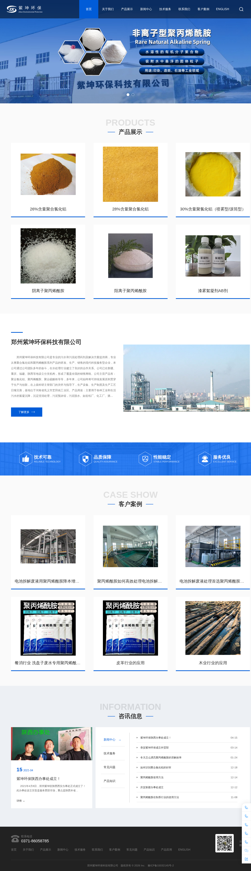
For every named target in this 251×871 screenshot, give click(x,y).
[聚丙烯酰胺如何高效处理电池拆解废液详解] (130, 546)
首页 (89, 9)
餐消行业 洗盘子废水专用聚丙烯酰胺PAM (48, 663)
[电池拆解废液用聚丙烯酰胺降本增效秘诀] (48, 546)
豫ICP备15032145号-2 (161, 865)
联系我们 (184, 9)
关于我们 (108, 9)
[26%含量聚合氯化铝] (48, 174)
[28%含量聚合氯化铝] (130, 174)
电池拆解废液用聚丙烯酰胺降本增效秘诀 (48, 581)
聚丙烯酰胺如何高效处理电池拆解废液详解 (130, 581)
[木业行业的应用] (213, 628)
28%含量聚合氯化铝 (130, 209)
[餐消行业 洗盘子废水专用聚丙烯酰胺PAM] (48, 628)
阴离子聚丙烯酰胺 (48, 290)
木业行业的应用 (213, 663)
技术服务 (165, 9)
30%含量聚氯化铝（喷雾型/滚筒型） (213, 209)
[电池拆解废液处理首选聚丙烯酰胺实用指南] (213, 546)
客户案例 (203, 9)
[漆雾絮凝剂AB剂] (213, 255)
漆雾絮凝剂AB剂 (213, 290)
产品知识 (149, 849)
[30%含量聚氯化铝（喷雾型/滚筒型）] (213, 174)
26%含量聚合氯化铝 (48, 209)
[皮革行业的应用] (130, 628)
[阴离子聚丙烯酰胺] (48, 255)
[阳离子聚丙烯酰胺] (130, 255)
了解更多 (23, 412)
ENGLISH (222, 9)
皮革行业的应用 (130, 663)
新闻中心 (146, 9)
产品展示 (127, 9)
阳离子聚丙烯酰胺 (130, 290)
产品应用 (166, 849)
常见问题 (131, 849)
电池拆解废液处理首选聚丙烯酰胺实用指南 (213, 581)
